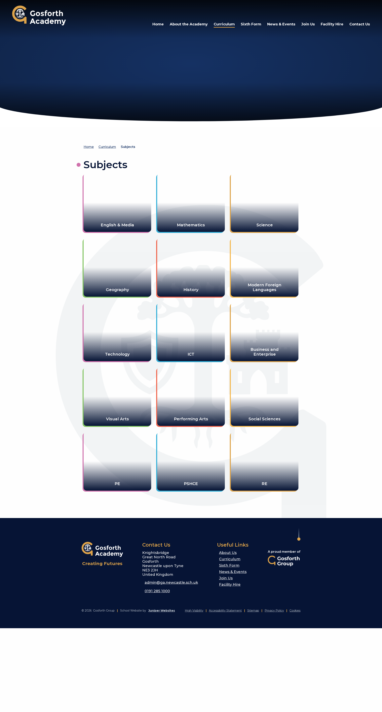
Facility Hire (230, 584)
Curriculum (107, 147)
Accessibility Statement (225, 610)
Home (89, 147)
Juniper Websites (161, 610)
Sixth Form (229, 565)
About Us (228, 553)
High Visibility (194, 610)
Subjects (128, 147)
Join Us (226, 578)
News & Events (233, 572)
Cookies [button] (294, 610)
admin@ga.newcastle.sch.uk (171, 582)
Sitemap (253, 610)
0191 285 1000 (157, 591)
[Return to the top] (298, 534)
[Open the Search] (355, 10)
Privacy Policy (274, 610)
